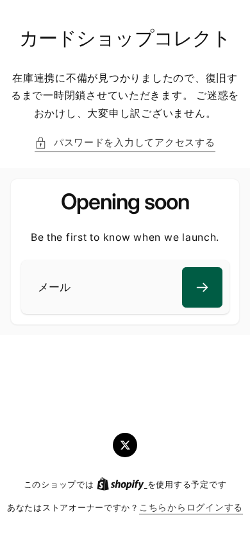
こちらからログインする (191, 507)
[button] (125, 143)
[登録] (202, 287)
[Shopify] (122, 484)
